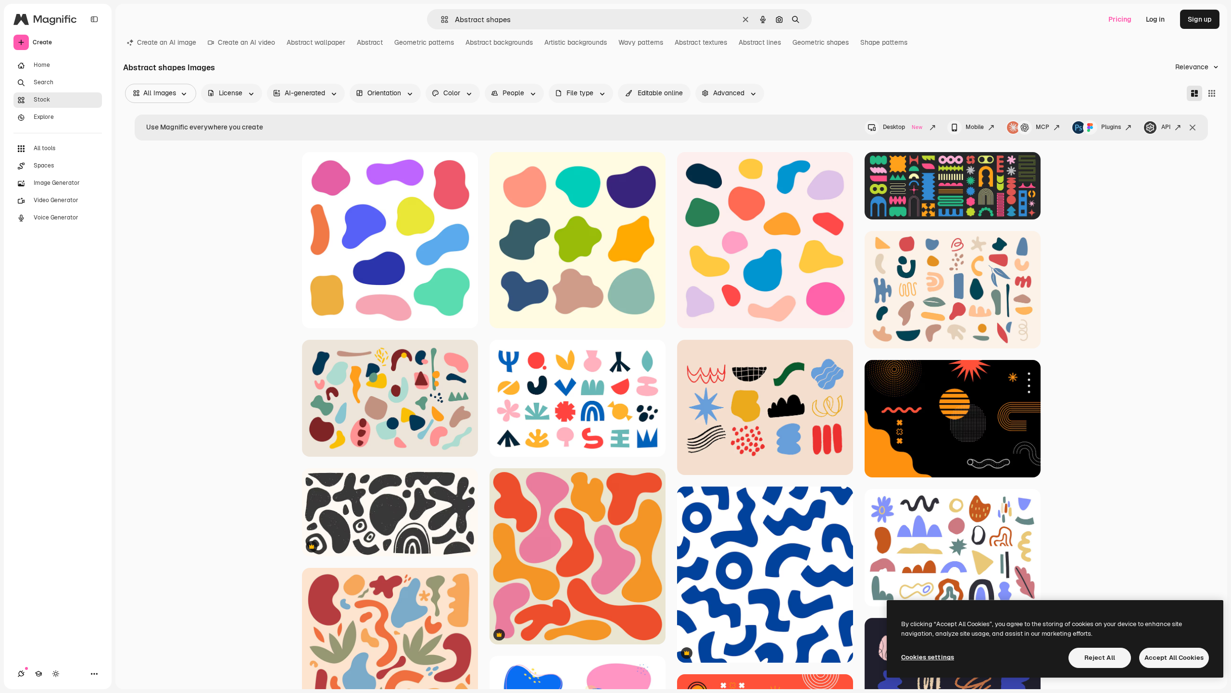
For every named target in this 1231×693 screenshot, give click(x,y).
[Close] (1192, 127)
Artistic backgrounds (575, 42)
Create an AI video (246, 42)
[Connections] (21, 673)
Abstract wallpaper (316, 42)
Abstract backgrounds (499, 42)
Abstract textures (701, 42)
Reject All (1099, 658)
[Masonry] (1194, 93)
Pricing (1119, 19)
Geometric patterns (424, 42)
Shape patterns (883, 42)
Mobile (975, 127)
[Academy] (38, 673)
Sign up (1200, 19)
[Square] (1211, 93)
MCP (1042, 127)
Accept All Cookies (1174, 658)
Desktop (902, 127)
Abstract (370, 42)
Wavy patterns (640, 42)
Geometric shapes (820, 42)
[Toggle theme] (55, 673)
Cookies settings (927, 657)
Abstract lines (760, 42)
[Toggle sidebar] (94, 19)
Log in (1155, 19)
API (1165, 127)
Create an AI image (166, 42)
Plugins (1111, 127)
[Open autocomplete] (440, 19)
